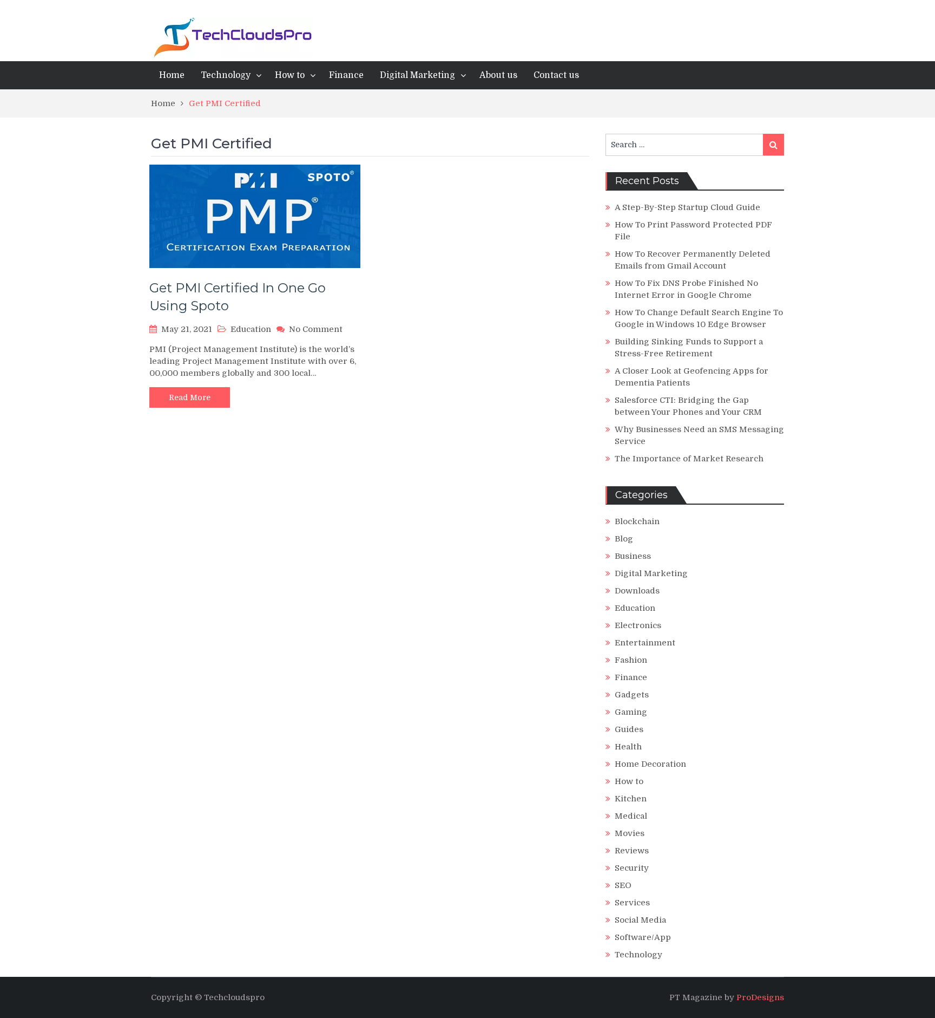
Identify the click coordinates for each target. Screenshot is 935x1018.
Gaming (631, 712)
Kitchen (631, 799)
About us (498, 75)
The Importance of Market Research (689, 459)
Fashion (631, 660)
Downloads (637, 591)
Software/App (643, 937)
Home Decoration (650, 764)
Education (251, 329)
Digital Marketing (417, 75)
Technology (226, 75)
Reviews (632, 851)
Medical (631, 816)
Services (632, 903)
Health (628, 747)
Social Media (640, 920)
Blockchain (637, 521)
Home (172, 75)
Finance (346, 75)
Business (633, 556)
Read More (189, 397)
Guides (629, 729)
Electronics (638, 625)
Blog (624, 539)
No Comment (316, 329)
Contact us (556, 75)
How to (290, 75)
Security (632, 868)
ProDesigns (760, 997)
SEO (623, 885)
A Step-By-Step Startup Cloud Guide (687, 207)
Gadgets (632, 695)
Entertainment (645, 643)
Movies (629, 833)
